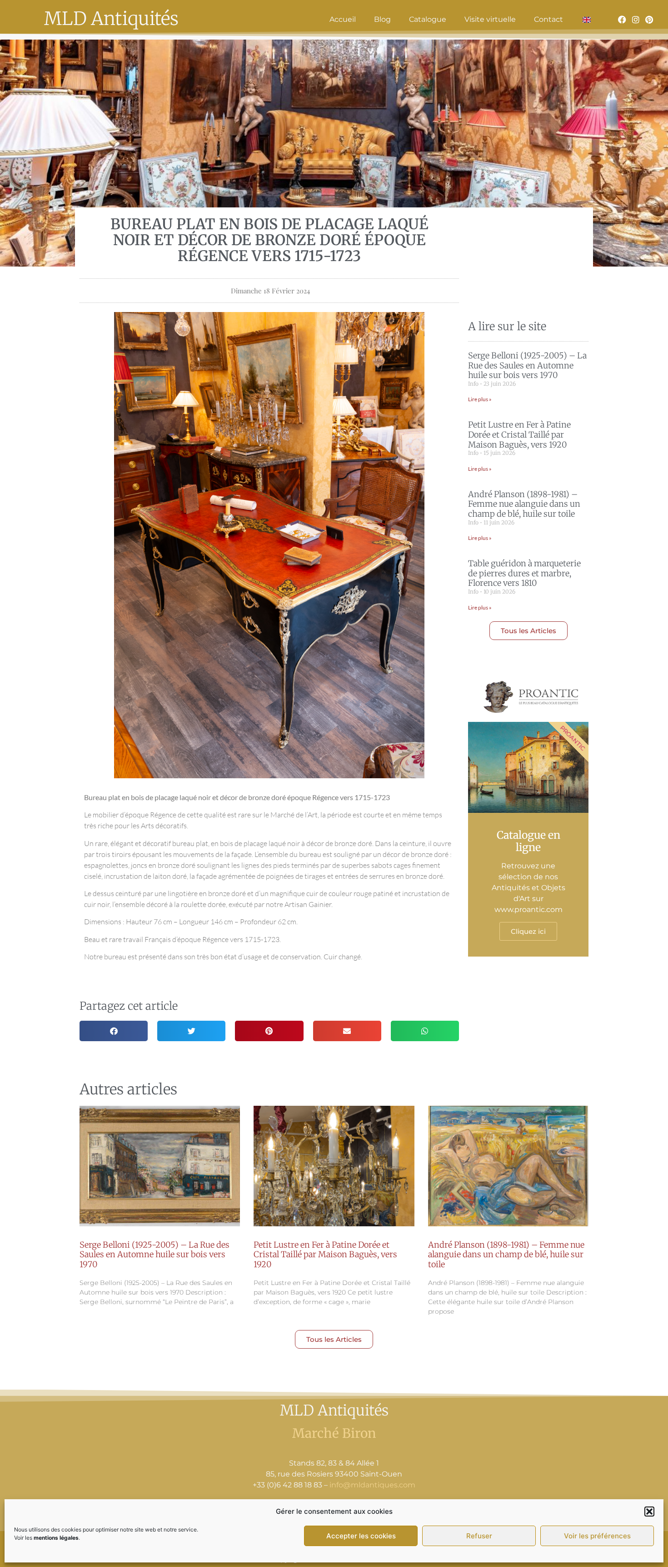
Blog (382, 19)
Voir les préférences (597, 1536)
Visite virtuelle (490, 19)
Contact (548, 19)
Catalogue (427, 19)
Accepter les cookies (361, 1536)
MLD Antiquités (111, 18)
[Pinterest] (649, 20)
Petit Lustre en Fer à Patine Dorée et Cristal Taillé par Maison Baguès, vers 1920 (519, 434)
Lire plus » (480, 399)
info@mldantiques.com (372, 1485)
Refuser (479, 1536)
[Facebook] (622, 20)
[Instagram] (636, 20)
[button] (649, 1511)
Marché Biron (334, 1433)
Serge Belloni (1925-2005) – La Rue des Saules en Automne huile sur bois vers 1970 (527, 365)
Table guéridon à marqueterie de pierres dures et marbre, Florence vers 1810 (524, 573)
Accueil (342, 19)
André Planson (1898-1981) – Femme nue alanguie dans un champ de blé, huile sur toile (524, 504)
